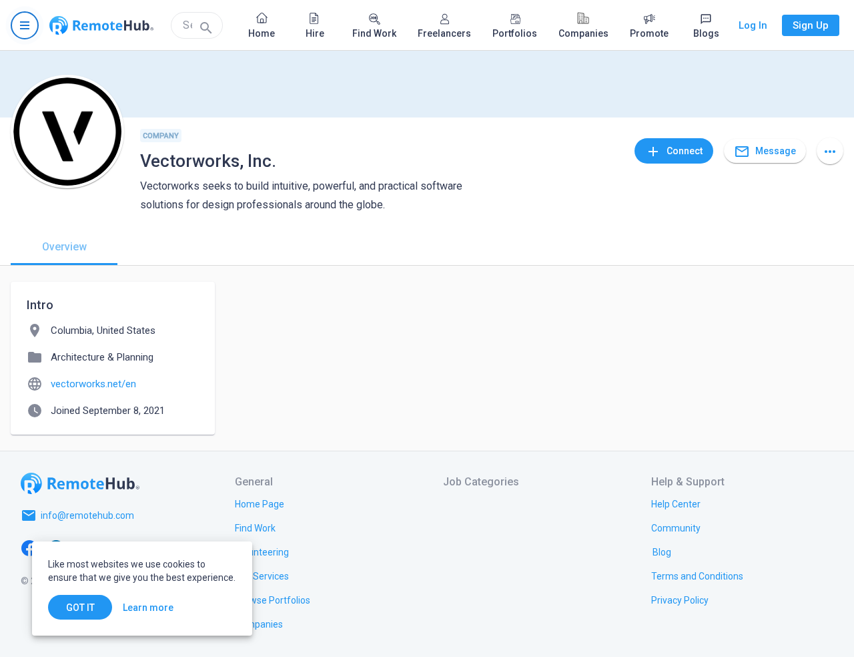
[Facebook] (29, 547)
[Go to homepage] (101, 25)
